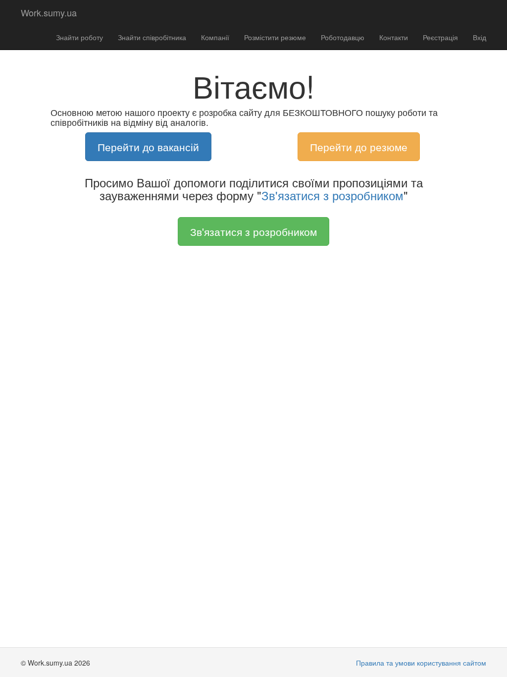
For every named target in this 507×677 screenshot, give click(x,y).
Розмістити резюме (275, 37)
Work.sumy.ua (49, 12)
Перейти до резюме (358, 146)
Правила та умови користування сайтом (421, 663)
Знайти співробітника (152, 37)
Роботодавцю (342, 37)
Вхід (479, 37)
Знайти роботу (79, 37)
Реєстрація (440, 37)
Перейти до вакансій (148, 146)
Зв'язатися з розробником (332, 195)
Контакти (393, 37)
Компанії (215, 37)
